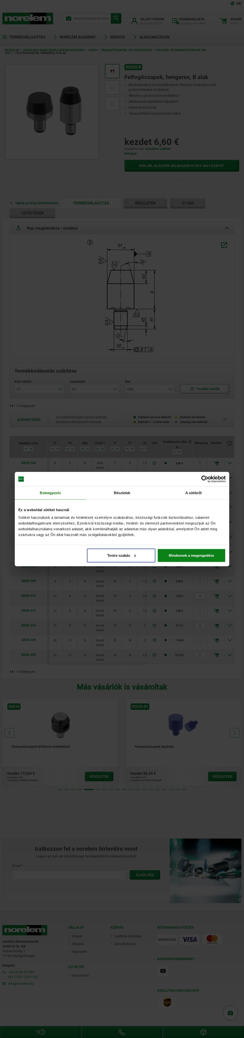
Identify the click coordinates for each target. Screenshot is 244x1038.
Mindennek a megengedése (191, 555)
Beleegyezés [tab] (50, 493)
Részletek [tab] (122, 493)
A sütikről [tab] (193, 493)
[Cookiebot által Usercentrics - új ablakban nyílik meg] (205, 479)
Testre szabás (118, 555)
